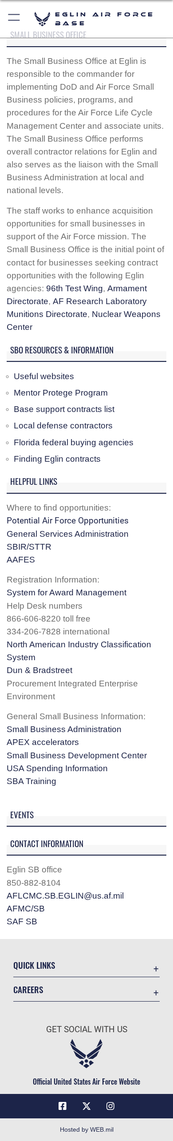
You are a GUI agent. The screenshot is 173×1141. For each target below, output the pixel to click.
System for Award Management (66, 592)
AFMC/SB (26, 908)
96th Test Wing (74, 288)
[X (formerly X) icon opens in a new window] (86, 1106)
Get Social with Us (86, 1029)
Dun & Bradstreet (39, 670)
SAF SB (22, 921)
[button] (14, 19)
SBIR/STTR (29, 546)
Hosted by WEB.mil (87, 1129)
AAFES (21, 559)
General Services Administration (68, 534)
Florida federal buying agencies (74, 442)
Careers (28, 989)
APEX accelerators (43, 742)
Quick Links (34, 965)
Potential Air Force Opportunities (68, 520)
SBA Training (31, 781)
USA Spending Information (57, 768)
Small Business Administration (64, 729)
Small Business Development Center (77, 755)
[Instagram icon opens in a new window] (110, 1106)
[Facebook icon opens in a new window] (62, 1106)
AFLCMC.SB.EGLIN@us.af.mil (65, 895)
